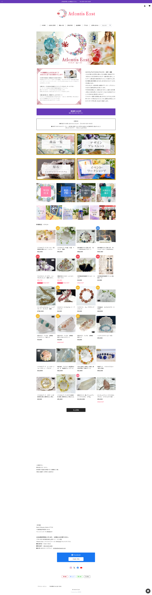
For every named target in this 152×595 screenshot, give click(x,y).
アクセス (86, 25)
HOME (44, 25)
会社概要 (78, 25)
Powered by (74, 592)
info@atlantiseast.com (59, 548)
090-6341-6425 (47, 546)
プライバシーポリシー (42, 586)
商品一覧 (61, 25)
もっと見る (76, 410)
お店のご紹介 (52, 25)
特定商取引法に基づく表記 (55, 586)
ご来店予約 (70, 25)
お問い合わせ (94, 25)
